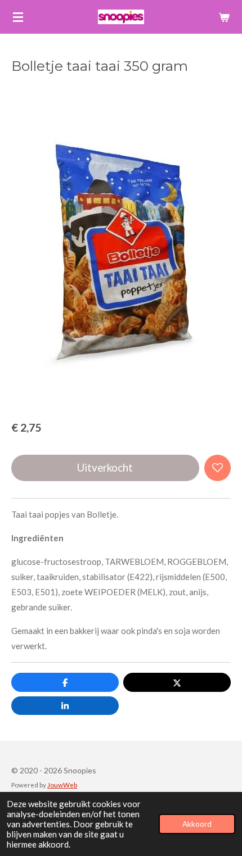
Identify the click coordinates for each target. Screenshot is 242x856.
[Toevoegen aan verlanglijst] (217, 468)
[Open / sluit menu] (18, 17)
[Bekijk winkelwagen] (224, 17)
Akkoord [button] (197, 823)
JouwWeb (62, 785)
